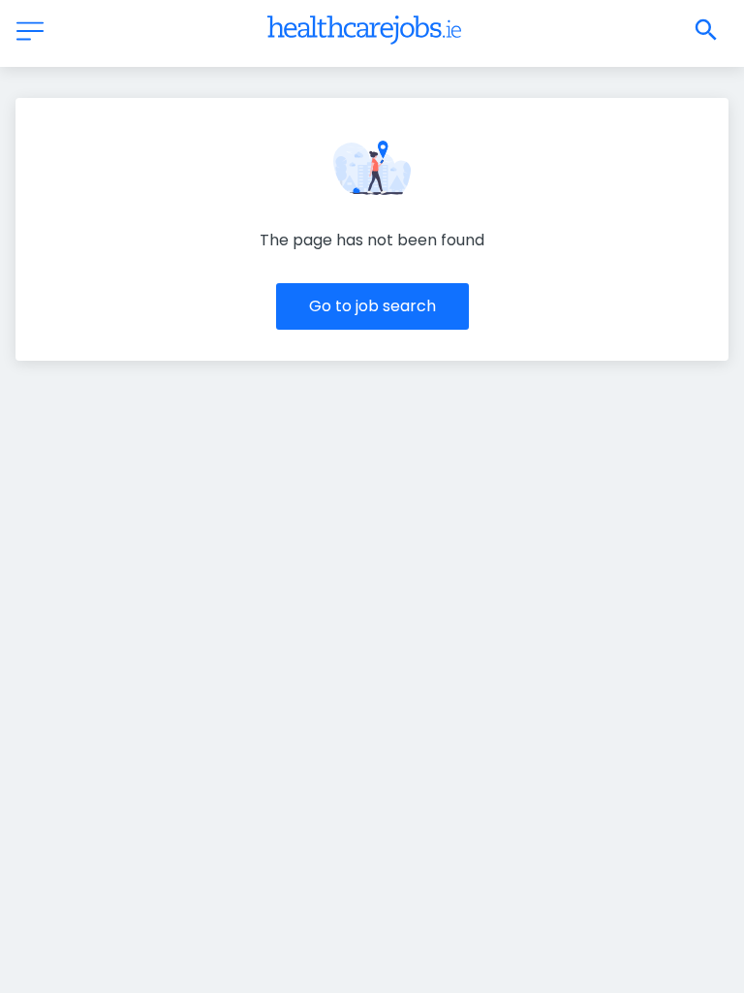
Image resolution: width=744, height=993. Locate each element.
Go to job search (372, 306)
